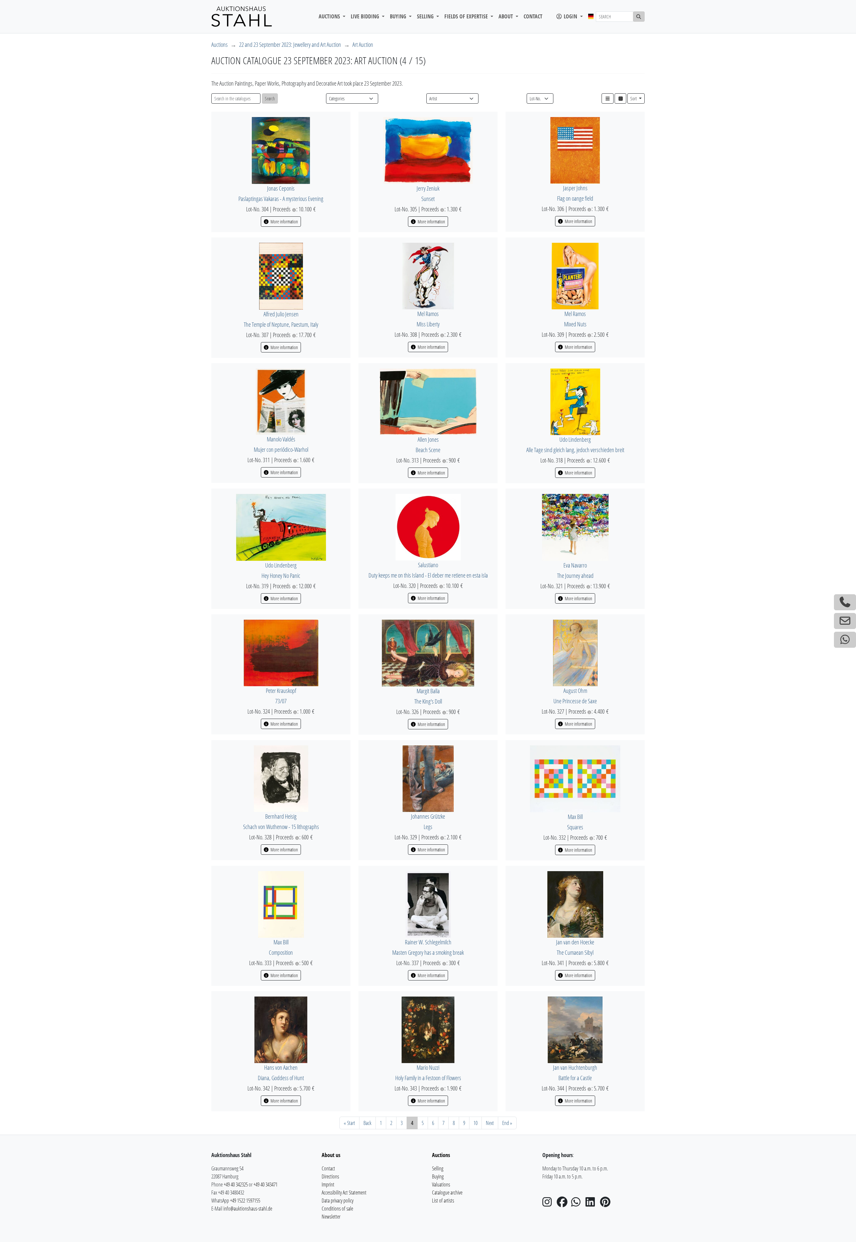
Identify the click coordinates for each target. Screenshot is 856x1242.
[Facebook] (563, 1204)
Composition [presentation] (281, 952)
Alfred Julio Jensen (281, 314)
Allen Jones (428, 439)
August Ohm (575, 691)
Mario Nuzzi (428, 1067)
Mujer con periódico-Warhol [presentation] (281, 449)
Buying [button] (399, 16)
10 (475, 1123)
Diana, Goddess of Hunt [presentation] (281, 1078)
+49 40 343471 (265, 1184)
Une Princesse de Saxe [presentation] (575, 701)
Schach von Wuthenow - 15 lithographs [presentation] (281, 827)
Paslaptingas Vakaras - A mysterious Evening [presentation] (280, 199)
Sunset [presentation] (428, 199)
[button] (608, 98)
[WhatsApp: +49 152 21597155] (845, 640)
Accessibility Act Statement (344, 1192)
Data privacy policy (337, 1200)
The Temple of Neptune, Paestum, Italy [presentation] (281, 324)
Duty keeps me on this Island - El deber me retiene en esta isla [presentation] (428, 575)
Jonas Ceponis (281, 188)
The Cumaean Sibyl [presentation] (575, 952)
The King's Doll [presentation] (428, 701)
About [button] (506, 16)
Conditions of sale (337, 1208)
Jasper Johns (575, 188)
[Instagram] (549, 1204)
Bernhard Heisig (281, 816)
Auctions (219, 44)
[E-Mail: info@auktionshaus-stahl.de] (845, 621)
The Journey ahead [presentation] (575, 576)
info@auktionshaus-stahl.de (247, 1208)
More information (284, 221)
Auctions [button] (330, 16)
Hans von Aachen (281, 1067)
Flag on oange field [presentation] (575, 198)
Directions (330, 1176)
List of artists (443, 1200)
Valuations (441, 1184)
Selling (437, 1168)
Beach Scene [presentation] (428, 450)
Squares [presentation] (575, 827)
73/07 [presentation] (281, 701)
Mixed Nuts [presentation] (575, 324)
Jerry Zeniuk (428, 188)
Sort (634, 98)
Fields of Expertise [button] (466, 16)
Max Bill (575, 817)
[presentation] (281, 150)
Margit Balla (428, 691)
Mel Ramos (428, 314)
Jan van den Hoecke (575, 942)
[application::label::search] (639, 16)
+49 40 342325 (236, 1184)
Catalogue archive (447, 1192)
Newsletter (331, 1216)
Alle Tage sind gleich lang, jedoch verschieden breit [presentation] (575, 450)
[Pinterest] (606, 1204)
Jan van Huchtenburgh (575, 1067)
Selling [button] (426, 16)
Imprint (328, 1184)
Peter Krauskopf (281, 691)
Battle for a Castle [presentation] (575, 1078)
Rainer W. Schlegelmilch (428, 942)
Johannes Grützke (428, 816)
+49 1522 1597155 (245, 1200)
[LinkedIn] (592, 1204)
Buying (438, 1176)
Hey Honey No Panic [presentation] (280, 576)
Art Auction (362, 44)
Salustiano (428, 565)
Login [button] (570, 16)
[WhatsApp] (577, 1204)
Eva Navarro (575, 565)
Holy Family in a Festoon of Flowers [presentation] (428, 1078)
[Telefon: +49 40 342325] (845, 602)
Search (270, 98)
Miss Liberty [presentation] (428, 324)
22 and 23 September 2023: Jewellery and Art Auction (290, 44)
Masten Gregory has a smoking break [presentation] (428, 952)
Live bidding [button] (366, 16)
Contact (533, 16)
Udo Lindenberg (575, 439)
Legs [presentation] (428, 827)
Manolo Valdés (281, 439)
